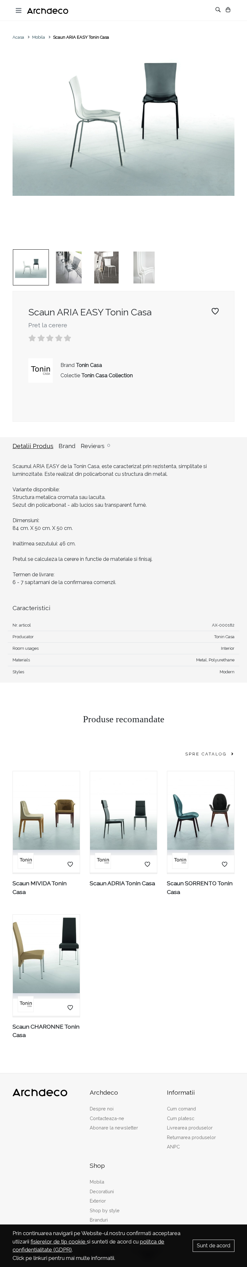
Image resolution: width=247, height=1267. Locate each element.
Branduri (99, 1220)
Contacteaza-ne (107, 1118)
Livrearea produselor (190, 1127)
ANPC (173, 1146)
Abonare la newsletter (114, 1127)
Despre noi (102, 1108)
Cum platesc (180, 1118)
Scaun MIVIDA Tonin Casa (40, 887)
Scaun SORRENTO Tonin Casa (200, 887)
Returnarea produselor (191, 1137)
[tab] (36, 449)
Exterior (98, 1201)
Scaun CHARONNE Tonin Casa (46, 1030)
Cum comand (181, 1108)
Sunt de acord (213, 1246)
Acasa (18, 37)
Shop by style (105, 1210)
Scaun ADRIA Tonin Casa (122, 883)
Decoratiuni (102, 1191)
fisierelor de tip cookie (59, 1241)
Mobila (38, 37)
